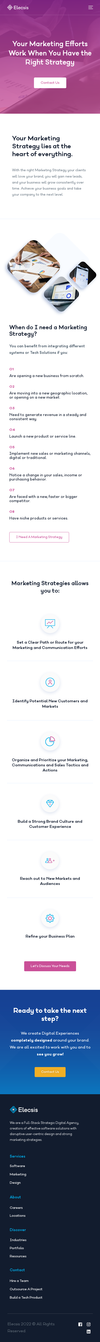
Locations (18, 1215)
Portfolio (17, 1248)
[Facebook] (80, 1324)
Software (17, 1166)
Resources (18, 1256)
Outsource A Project (26, 1289)
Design (15, 1183)
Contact (17, 1270)
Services (17, 1156)
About (15, 1197)
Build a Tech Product (26, 1297)
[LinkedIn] (88, 1331)
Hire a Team (19, 1281)
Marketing (18, 1174)
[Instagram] (88, 1324)
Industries (18, 1240)
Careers (16, 1208)
